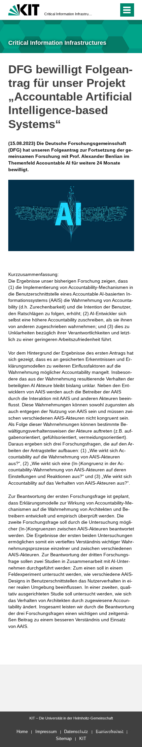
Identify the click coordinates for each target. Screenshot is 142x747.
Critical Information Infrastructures (69, 14)
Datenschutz (76, 731)
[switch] (101, 10)
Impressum (46, 731)
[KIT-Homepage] (24, 9)
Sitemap (64, 738)
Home (22, 731)
